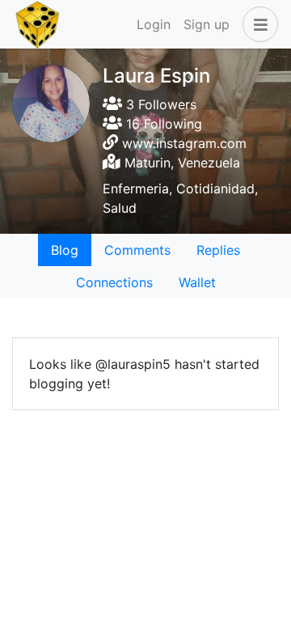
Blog (64, 250)
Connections (114, 282)
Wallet (197, 282)
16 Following (162, 124)
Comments (137, 250)
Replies (218, 250)
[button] (257, 24)
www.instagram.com (184, 143)
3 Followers (159, 104)
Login (154, 24)
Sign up (206, 24)
